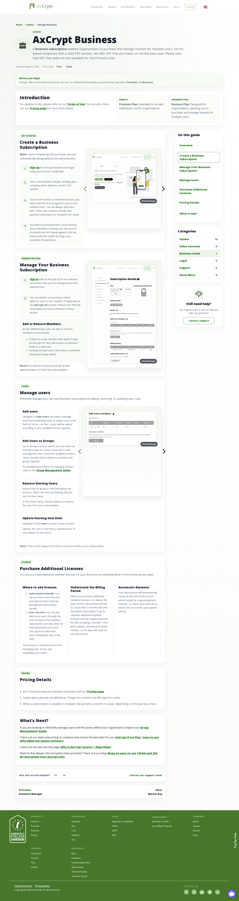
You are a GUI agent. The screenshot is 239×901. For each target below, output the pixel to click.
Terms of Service (23, 886)
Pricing (112, 7)
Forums (34, 858)
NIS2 (114, 835)
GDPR (114, 830)
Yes (55, 775)
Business (35, 830)
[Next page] (163, 189)
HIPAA (115, 826)
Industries (146, 7)
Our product (128, 7)
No (64, 775)
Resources (163, 7)
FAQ (33, 862)
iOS (73, 839)
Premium (35, 826)
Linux (74, 830)
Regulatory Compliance (122, 821)
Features (35, 821)
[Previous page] (84, 189)
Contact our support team (145, 775)
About (196, 821)
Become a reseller (160, 821)
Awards (196, 830)
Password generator (81, 862)
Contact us (36, 853)
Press (195, 835)
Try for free (235, 840)
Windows (76, 821)
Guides (30, 24)
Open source (78, 867)
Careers (196, 826)
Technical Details (79, 871)
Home (19, 24)
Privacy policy (42, 886)
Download (97, 7)
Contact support (199, 320)
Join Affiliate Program (162, 826)
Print (59, 66)
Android (75, 835)
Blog (176, 7)
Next (155, 791)
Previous (30, 791)
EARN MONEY (159, 817)
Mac (73, 826)
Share (69, 66)
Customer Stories (79, 876)
